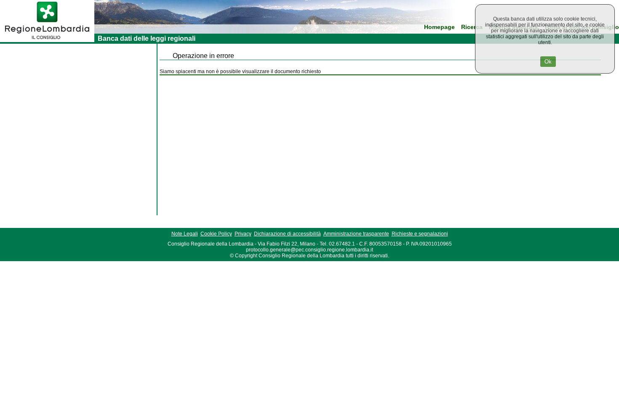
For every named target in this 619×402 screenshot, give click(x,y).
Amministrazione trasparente (356, 234)
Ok (548, 61)
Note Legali (184, 234)
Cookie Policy (216, 234)
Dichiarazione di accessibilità (287, 234)
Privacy (243, 234)
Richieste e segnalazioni (420, 234)
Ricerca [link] (472, 27)
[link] (47, 40)
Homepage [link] (439, 27)
